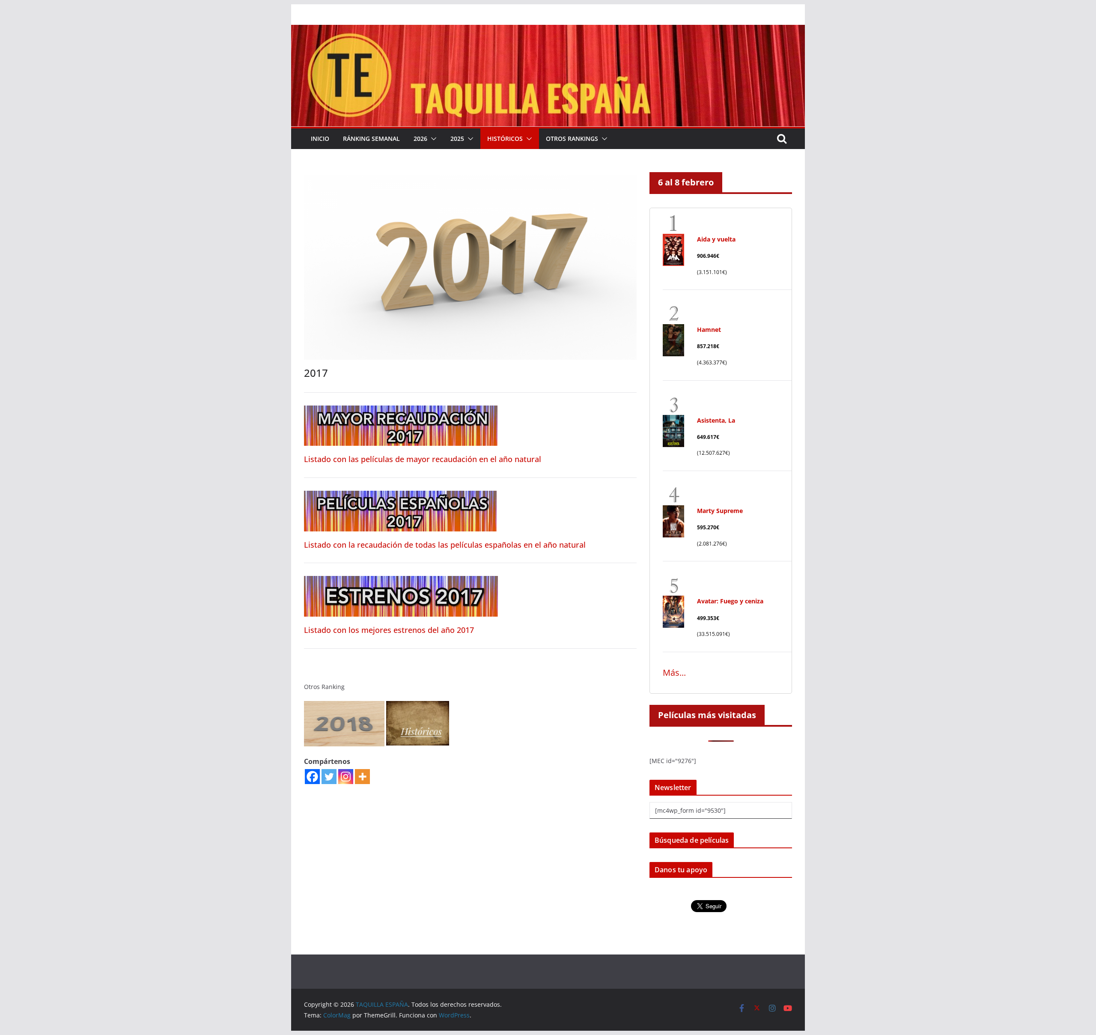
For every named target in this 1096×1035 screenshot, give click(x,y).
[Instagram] (345, 776)
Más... (674, 672)
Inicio (320, 138)
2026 (420, 138)
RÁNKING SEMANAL (371, 138)
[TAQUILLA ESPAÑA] (548, 31)
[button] (432, 139)
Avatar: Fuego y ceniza (730, 601)
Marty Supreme (720, 511)
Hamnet (709, 329)
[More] (362, 776)
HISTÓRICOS (505, 138)
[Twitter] (329, 776)
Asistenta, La (716, 420)
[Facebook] (312, 776)
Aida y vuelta (716, 239)
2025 (457, 138)
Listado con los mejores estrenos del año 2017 (389, 630)
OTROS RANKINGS (572, 138)
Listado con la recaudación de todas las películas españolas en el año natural (445, 545)
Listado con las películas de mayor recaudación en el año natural (422, 459)
